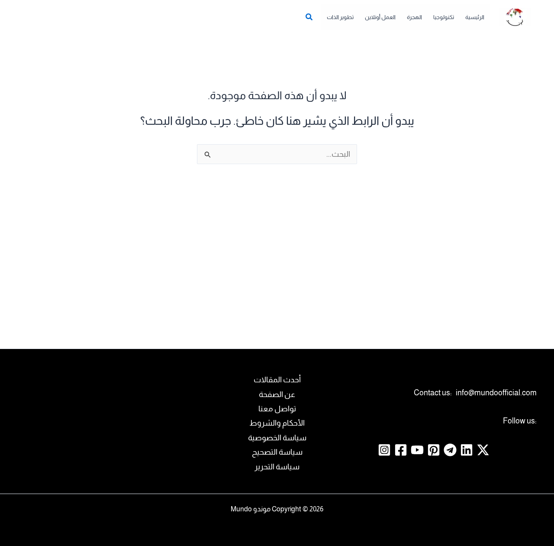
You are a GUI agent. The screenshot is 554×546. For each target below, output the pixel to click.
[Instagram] (384, 449)
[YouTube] (417, 449)
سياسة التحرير (277, 466)
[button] (308, 18)
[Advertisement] (277, 252)
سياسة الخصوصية (277, 437)
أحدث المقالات (277, 379)
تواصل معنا (277, 408)
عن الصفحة (277, 394)
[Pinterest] (433, 449)
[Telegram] (450, 449)
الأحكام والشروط (277, 423)
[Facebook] (400, 449)
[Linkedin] (466, 449)
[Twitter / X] (483, 449)
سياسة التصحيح (277, 452)
